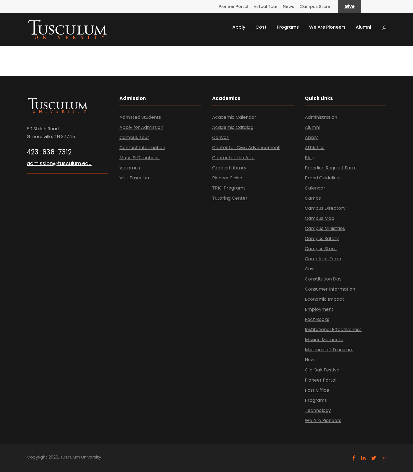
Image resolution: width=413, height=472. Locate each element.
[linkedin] (363, 458)
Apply (238, 27)
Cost (261, 27)
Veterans (129, 168)
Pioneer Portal (233, 6)
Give (349, 6)
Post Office (317, 390)
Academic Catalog (232, 127)
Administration (321, 117)
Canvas (220, 137)
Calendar (315, 188)
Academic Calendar (234, 117)
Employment (319, 309)
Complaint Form (323, 259)
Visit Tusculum (135, 178)
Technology (318, 410)
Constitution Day (323, 279)
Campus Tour (134, 137)
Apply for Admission (141, 127)
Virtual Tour (265, 6)
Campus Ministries (325, 228)
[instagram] (384, 458)
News (288, 6)
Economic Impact (324, 299)
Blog (309, 157)
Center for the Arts (233, 157)
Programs (288, 27)
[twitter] (373, 458)
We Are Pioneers (327, 27)
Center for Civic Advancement (246, 147)
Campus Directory (325, 208)
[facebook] (353, 458)
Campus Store (315, 6)
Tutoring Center (230, 198)
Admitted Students (140, 117)
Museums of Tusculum (329, 349)
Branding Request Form (331, 168)
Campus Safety (322, 238)
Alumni (363, 27)
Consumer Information (330, 289)
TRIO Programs (229, 188)
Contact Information (142, 147)
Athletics (314, 147)
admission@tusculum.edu (59, 163)
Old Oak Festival (323, 370)
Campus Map (319, 218)
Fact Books (317, 319)
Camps (313, 198)
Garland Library (229, 168)
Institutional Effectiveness (333, 329)
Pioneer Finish (227, 178)
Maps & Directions (139, 157)
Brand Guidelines (323, 178)
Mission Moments (324, 339)
